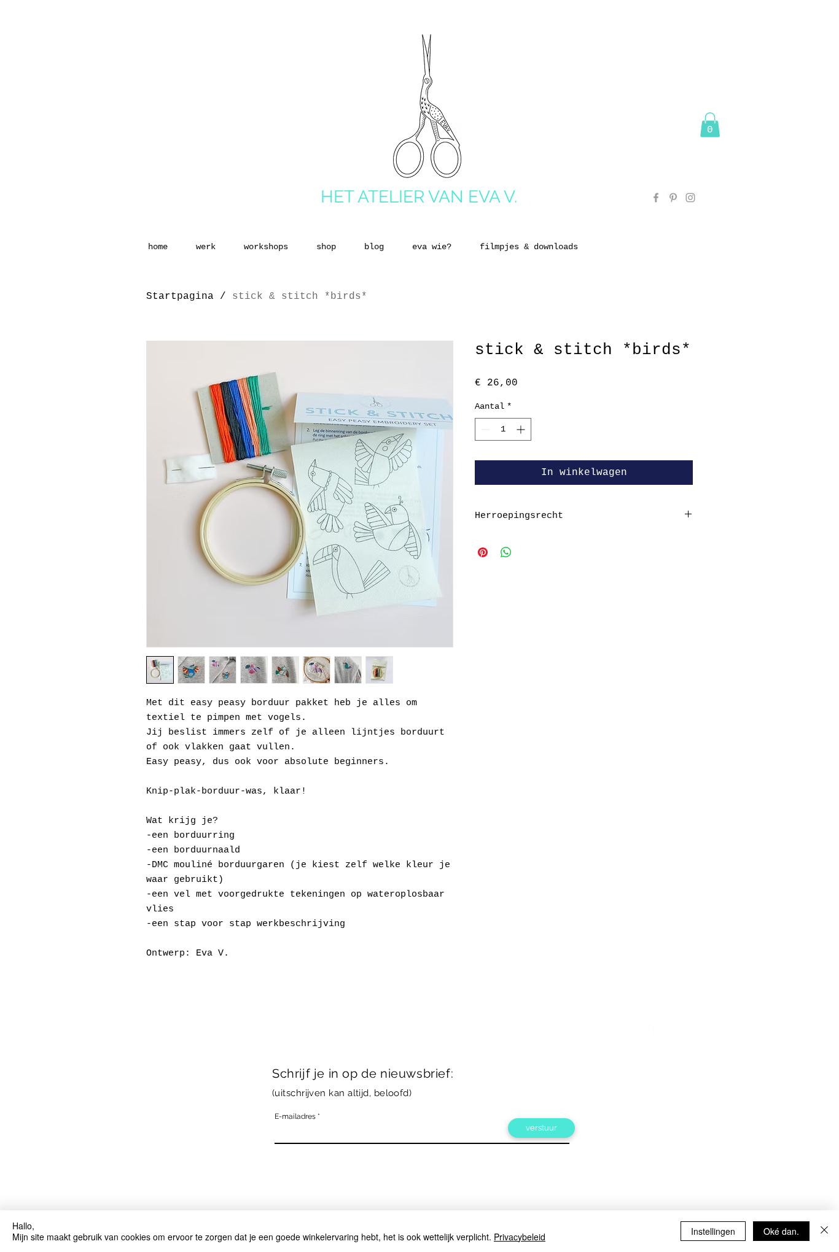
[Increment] (521, 429)
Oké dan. (781, 1231)
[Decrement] (484, 429)
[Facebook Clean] (653, 1030)
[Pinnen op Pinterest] (482, 552)
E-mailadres (295, 1116)
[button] (710, 124)
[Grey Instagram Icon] (690, 197)
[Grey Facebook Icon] (656, 197)
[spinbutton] (503, 429)
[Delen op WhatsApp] (506, 552)
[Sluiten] (824, 1231)
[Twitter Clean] (669, 1030)
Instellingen (713, 1231)
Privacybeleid (519, 1237)
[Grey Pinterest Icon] (673, 197)
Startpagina (180, 296)
